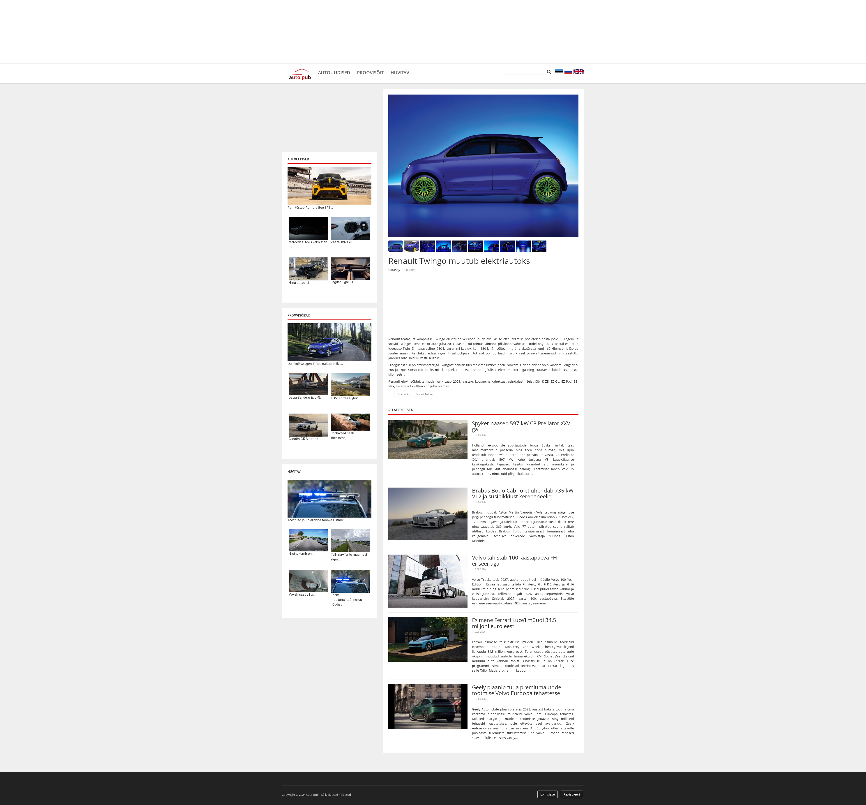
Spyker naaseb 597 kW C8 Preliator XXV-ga (522, 426)
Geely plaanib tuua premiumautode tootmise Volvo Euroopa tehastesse (516, 690)
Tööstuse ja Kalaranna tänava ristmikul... (318, 520)
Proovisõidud (299, 315)
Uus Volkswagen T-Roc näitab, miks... (315, 363)
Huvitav (400, 72)
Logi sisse (547, 794)
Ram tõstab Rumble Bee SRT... (310, 207)
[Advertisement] (433, 31)
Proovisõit (370, 72)
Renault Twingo (424, 394)
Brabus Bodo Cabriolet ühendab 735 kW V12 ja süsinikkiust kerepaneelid (522, 493)
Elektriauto (403, 394)
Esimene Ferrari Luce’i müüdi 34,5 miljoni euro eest (514, 622)
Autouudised (334, 72)
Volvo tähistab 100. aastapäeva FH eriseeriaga (514, 560)
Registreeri (572, 794)
